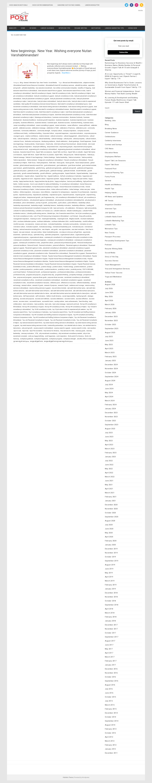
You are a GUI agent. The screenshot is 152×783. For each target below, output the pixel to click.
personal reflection (59, 245)
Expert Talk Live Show (60, 152)
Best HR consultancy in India (61, 93)
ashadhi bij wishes (81, 85)
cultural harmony (83, 136)
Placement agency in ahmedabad (76, 245)
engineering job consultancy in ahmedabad (43, 149)
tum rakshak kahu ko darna (73, 325)
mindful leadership (76, 221)
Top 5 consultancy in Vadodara (38, 312)
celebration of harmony (67, 128)
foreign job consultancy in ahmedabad (50, 160)
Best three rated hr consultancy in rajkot (52, 112)
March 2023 (109, 449)
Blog (21, 82)
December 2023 (111, 413)
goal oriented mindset (89, 165)
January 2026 (110, 313)
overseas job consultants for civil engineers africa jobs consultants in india (68, 237)
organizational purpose (20, 237)
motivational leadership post (62, 227)
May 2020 (109, 533)
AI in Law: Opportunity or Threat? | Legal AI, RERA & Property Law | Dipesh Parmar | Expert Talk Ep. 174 (123, 76)
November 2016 (111, 673)
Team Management (112, 265)
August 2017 (110, 641)
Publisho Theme (68, 777)
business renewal (40, 122)
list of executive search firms (65, 213)
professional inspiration (48, 272)
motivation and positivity (71, 224)
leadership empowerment (21, 205)
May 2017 (109, 649)
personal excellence (19, 245)
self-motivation (40, 296)
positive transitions (51, 269)
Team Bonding (83, 301)
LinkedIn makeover (60, 211)
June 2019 (109, 569)
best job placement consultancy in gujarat (35, 98)
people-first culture (47, 242)
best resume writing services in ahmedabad (53, 106)
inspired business (68, 195)
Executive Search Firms (27, 152)
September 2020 (111, 517)
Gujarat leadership (82, 173)
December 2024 (111, 365)
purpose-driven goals (40, 277)
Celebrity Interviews (113, 141)
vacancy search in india (78, 328)
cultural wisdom (91, 138)
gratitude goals (44, 171)
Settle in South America (53, 296)
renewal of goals (37, 285)
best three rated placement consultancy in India (70, 114)
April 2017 (109, 653)
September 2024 (111, 377)
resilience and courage (76, 285)
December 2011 (111, 753)
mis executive (29, 224)
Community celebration (28, 130)
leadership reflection (78, 205)
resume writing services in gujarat (40, 288)
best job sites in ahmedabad (46, 101)
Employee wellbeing (39, 146)
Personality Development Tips (117, 241)
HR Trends (109, 201)
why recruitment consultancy (48, 333)
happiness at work (27, 179)
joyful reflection (72, 203)
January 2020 (110, 545)
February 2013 (110, 729)
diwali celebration (62, 141)
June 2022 (109, 465)
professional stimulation (83, 272)
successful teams (35, 301)
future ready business (82, 162)
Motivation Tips (34, 82)
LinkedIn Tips (110, 225)
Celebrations (110, 137)
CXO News (109, 149)
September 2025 (111, 329)
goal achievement (50, 165)
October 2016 (110, 677)
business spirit (52, 122)
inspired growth (80, 195)
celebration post (81, 128)
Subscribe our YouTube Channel (69, 5)
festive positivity (87, 157)
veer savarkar (91, 328)
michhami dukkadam (43, 221)
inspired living (90, 195)
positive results (39, 269)
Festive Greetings (49, 157)
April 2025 (109, 349)
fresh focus (31, 162)
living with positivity (85, 216)
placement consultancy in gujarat (79, 248)
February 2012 (110, 745)
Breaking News (111, 129)
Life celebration (70, 208)
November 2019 (111, 553)
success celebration (56, 299)
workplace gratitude (26, 339)
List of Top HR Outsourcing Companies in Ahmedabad (51, 216)
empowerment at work (20, 149)
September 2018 (111, 605)
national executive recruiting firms (30, 229)
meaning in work (35, 219)
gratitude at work (32, 171)
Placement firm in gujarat (77, 253)
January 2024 (110, 409)
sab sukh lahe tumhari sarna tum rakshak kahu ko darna (31, 293)
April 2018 (109, 609)
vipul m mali (17, 331)
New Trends (44, 82)
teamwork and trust (73, 304)
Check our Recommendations (42, 5)
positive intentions (80, 266)
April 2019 (109, 577)
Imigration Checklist (113, 205)
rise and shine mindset (59, 288)
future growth (70, 162)
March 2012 (109, 741)
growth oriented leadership (30, 173)
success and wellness (42, 299)
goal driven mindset (74, 165)
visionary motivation (27, 333)
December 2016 (111, 669)
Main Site (12, 28)
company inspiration (69, 130)
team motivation (28, 304)
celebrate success (25, 128)
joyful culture (62, 203)
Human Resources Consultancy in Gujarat (45, 187)
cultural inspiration (23, 138)
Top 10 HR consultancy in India (41, 309)
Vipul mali (25, 331)
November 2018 (111, 597)
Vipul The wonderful (35, 331)
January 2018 (110, 621)
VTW (36, 333)
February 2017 (110, 661)
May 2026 (109, 297)
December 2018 (111, 593)
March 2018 (109, 613)
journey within (52, 203)
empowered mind (52, 146)
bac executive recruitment (44, 88)
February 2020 (110, 541)
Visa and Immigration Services (117, 269)
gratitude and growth (69, 168)
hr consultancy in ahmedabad (69, 184)
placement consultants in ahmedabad (71, 250)
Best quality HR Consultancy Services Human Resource (39, 104)
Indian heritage (74, 189)
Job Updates (110, 213)
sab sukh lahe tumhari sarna (76, 288)
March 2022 (109, 477)
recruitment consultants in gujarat (71, 280)
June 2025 (109, 341)
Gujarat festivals (70, 173)
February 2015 (110, 709)
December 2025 (111, 317)
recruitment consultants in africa (23, 280)
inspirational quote (56, 195)
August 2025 (110, 333)
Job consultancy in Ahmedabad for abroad (69, 197)
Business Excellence (29, 120)
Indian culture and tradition (59, 189)
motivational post (77, 227)
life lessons (80, 208)
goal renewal (17, 168)
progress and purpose (33, 274)
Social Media (53, 82)
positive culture (57, 266)
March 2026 (109, 305)
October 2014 (110, 717)
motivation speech (32, 227)
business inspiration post (78, 120)
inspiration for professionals (80, 192)
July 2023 (109, 433)
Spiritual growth (81, 296)
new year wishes (36, 232)
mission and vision (41, 224)
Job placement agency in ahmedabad (42, 200)
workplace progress (55, 339)
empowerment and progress (83, 146)
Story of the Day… (112, 257)
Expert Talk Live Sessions (115, 161)
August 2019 (110, 565)
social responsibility (68, 296)
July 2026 (109, 289)
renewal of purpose (50, 285)
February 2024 (110, 405)
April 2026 (109, 301)
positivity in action (64, 269)
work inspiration (61, 336)
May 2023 (109, 441)
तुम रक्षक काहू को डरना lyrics (21, 341)
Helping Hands (111, 193)
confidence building (35, 133)
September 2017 (111, 637)
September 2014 (111, 721)
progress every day (48, 274)
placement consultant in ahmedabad (46, 250)
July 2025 (109, 337)
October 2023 (110, 421)
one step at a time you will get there (70, 232)
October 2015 (110, 697)
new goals (54, 229)
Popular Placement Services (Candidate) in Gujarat (60, 264)
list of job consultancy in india (23, 216)
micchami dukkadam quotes (26, 221)
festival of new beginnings (34, 157)
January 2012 (110, 749)
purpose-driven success (55, 277)
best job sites (32, 101)
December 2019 (111, 549)
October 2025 (110, 325)
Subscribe (123, 52)
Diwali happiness (85, 141)
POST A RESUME (88, 269)
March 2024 (109, 401)
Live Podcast (74, 216)
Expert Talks (59, 154)
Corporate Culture (48, 133)
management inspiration (21, 219)
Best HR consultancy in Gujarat (41, 93)
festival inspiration (80, 154)
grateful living (40, 168)
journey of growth (41, 203)
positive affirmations (33, 266)
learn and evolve (59, 208)
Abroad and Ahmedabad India (72, 82)
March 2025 (109, 353)
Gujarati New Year (41, 176)
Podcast (44, 256)
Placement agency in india (33, 248)
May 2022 (109, 469)
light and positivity (90, 208)
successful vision (47, 301)
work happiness (50, 336)
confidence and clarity (20, 133)
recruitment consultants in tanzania (38, 283)
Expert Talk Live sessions (44, 152)
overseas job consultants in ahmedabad (60, 240)
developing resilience (48, 141)
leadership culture (84, 203)
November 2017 (111, 629)
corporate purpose (90, 133)
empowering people (65, 146)
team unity (48, 304)
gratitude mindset (69, 171)
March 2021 (109, 493)
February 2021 (110, 497)
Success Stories (111, 261)
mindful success (18, 224)
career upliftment (84, 125)
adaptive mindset (88, 82)
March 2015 (109, 705)
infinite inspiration (25, 192)
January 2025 (110, 361)
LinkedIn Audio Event (113, 217)
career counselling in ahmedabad (24, 125)
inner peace (36, 192)
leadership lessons (50, 205)
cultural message (56, 138)
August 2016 (110, 685)
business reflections (27, 122)
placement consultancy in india (23, 250)
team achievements (71, 301)
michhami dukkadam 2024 (60, 221)
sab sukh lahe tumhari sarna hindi (61, 291)
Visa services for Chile (67, 331)
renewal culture (26, 285)
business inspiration (62, 120)
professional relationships (66, 272)
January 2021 (110, 501)
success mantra (70, 299)
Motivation (95, 28)
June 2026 (109, 293)
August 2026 (110, 285)
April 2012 (109, 737)
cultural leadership (44, 138)
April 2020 (109, 537)
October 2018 (110, 601)
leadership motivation (64, 205)
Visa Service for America (51, 331)
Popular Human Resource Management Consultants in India (67, 258)
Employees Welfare (113, 157)
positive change (46, 266)
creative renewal (44, 136)
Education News (111, 153)
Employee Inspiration (25, 146)
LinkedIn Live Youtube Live (44, 211)
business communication (61, 117)
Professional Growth (33, 272)
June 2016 (109, 693)
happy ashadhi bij (65, 179)
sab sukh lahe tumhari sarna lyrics (84, 291)
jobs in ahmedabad (28, 203)
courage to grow (18, 136)
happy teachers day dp (26, 181)
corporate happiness (61, 133)
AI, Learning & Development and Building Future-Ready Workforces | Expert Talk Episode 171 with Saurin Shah (121, 100)
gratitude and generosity (54, 168)
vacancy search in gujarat (62, 328)
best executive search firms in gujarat (50, 90)
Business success (64, 122)
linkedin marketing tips (74, 211)
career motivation (60, 125)
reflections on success (68, 283)
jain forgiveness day (47, 197)
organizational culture (67, 234)
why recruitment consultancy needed (70, 333)
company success (83, 130)
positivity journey (76, 269)
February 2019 (110, 585)
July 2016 (109, 689)
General (26, 82)
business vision (88, 122)
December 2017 (111, 625)
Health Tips (109, 189)
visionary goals (80, 331)
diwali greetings (74, 141)
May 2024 (109, 393)
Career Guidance (47, 28)
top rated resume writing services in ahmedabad (58, 323)
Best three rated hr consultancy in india (25, 112)
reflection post (55, 283)
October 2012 (110, 733)
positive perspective (26, 269)
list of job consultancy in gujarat (86, 213)
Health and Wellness (113, 185)
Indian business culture (42, 189)
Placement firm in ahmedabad (58, 253)
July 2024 (109, 385)
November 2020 (111, 509)
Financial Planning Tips (114, 173)
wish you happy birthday (36, 336)
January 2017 (110, 665)
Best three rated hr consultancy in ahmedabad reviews (51, 109)
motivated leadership (55, 224)
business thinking (76, 122)
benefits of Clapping (84, 88)
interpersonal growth (33, 197)
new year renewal (24, 232)
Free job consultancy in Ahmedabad (75, 160)
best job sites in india (64, 101)
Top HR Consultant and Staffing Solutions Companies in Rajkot (53, 317)
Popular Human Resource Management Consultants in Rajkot (68, 261)
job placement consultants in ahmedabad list (69, 200)
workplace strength (69, 339)
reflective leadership (83, 283)
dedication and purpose (32, 141)
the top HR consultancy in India (55, 307)
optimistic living (39, 234)
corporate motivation (76, 133)
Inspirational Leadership (40, 195)
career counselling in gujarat (45, 125)
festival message (18, 157)
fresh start (52, 162)
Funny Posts (110, 177)
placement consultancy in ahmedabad (55, 248)
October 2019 (110, 557)
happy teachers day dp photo (44, 181)
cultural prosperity (79, 138)
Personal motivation (45, 245)
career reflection (72, 125)
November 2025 (111, 321)
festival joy (90, 154)
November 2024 (111, 369)
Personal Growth (32, 245)
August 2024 (110, 381)
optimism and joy (26, 234)
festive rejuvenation (19, 160)
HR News (33, 28)
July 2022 (109, 461)
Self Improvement (28, 296)
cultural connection (56, 136)
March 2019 (109, 581)
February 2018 (110, 617)
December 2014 (111, 713)
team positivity (39, 304)
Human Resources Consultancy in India (72, 187)
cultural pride (68, 138)
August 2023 (110, 429)
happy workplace (60, 181)
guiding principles (58, 173)
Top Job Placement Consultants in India (62, 320)
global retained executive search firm (31, 165)
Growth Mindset (81, 171)
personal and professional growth (65, 242)
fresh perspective (42, 162)
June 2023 (109, 437)
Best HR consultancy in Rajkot (81, 93)
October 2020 (110, 513)
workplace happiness (41, 339)
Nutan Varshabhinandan (50, 232)
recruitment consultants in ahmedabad (47, 280)
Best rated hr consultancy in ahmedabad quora (73, 104)
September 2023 (111, 425)
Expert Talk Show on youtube (44, 154)
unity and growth (27, 328)
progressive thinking (61, 274)
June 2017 (109, 645)
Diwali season (40, 144)
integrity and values (19, 197)
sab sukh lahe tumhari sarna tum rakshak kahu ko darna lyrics (69, 293)
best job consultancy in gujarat (44, 96)
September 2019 (111, 561)
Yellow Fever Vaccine (113, 273)
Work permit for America (76, 336)
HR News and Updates (114, 197)
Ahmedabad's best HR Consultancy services (60, 85)
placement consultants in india (38, 253)
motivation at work (86, 224)
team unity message (59, 304)
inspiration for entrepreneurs (60, 192)
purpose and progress (24, 277)
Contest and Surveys (113, 145)
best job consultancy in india (64, 96)
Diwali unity (49, 144)
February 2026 (110, 309)
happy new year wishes (80, 179)
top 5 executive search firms (58, 312)
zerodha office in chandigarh (86, 339)
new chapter (46, 229)
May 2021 (109, 485)
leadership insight (37, 205)
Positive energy (68, 266)
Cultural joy (33, 138)
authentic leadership (28, 88)
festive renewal (32, 160)
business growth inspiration (46, 120)
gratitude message (56, 171)
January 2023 (110, 457)
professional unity (19, 274)
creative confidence (31, 136)
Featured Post (110, 169)
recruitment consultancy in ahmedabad (76, 277)
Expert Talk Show (28, 154)
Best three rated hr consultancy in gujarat (83, 109)
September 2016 (111, 681)
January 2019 (110, 589)
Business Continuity (76, 117)
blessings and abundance (43, 117)
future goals (60, 162)
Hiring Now (132, 28)
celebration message (38, 128)
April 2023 (109, 445)
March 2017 (109, 657)
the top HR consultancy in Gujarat (33, 307)
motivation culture (19, 227)
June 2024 (109, 389)
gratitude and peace (19, 171)
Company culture (56, 130)
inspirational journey (25, 195)
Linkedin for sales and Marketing (23, 211)
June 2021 (109, 481)
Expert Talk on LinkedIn (75, 152)
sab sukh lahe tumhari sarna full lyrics (37, 291)
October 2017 (110, 633)
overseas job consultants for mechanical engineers (29, 240)
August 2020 (110, 521)
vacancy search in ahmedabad (43, 328)
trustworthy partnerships (55, 325)
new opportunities (64, 229)
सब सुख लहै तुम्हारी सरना (36, 341)
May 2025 (109, 345)
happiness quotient (53, 179)
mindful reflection (88, 221)
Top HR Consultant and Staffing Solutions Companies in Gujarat (51, 315)
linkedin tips (51, 213)
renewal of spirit (63, 285)
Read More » (66, 73)
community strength (43, 130)
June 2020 (109, 529)
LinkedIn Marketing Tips (114, 28)
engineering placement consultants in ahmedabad (74, 149)
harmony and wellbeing (74, 181)
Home (23, 28)
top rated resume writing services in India (33, 325)
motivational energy (45, 227)
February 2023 (110, 453)
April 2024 (109, 397)
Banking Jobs (110, 121)
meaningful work (62, 219)
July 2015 (109, 701)
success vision (23, 301)
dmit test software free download (65, 144)
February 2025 (110, 357)
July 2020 (109, 525)
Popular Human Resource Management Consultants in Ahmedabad (69, 256)
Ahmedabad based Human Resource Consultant (29, 85)
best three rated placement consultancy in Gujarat (38, 114)
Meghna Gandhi (74, 219)
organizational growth (82, 234)
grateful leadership (29, 168)
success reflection (82, 299)
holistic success (23, 184)
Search (107, 108)
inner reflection (45, 192)
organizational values (36, 237)
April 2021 (109, 489)
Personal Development (84, 242)
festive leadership (61, 157)
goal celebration (62, 165)
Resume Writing (81, 28)
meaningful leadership (49, 219)
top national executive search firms (31, 323)
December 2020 (111, 505)
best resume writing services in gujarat (80, 106)
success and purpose (27, 299)
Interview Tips (64, 28)
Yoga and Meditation (113, 277)
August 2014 (110, 725)
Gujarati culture (29, 176)
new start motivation (78, 229)
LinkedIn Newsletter (92, 5)
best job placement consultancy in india (63, 98)
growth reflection (45, 173)
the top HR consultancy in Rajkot (76, 307)
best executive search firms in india (74, 90)
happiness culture (39, 179)
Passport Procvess (113, 237)
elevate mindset (82, 144)
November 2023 (111, 417)
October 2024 (110, 373)
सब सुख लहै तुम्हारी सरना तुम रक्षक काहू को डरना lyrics (58, 341)
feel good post (68, 154)
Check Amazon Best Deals (18, 5)
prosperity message (75, 274)
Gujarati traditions (53, 176)
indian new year (85, 189)
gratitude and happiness (85, 168)
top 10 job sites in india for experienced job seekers (69, 309)
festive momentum (75, 157)
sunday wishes (59, 301)
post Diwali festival (19, 272)
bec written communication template (65, 88)
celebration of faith (53, 128)
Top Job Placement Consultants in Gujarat (35, 320)
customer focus (18, 141)
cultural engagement (70, 136)
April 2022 (109, 473)
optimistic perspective (52, 234)
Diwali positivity (30, 144)
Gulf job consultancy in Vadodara (70, 176)
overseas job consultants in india (29, 242)
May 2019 (109, 573)
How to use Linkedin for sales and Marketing (44, 184)
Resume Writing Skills (113, 249)
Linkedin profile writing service (36, 213)
